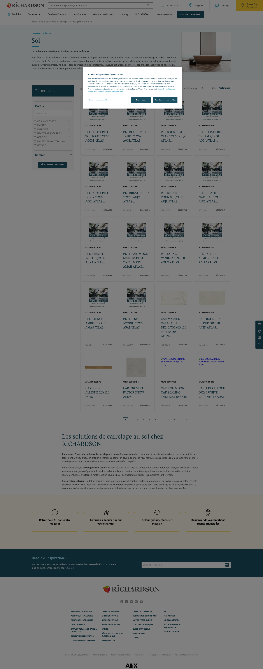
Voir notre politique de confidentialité (108, 92)
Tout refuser (141, 100)
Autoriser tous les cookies (165, 100)
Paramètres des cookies (99, 100)
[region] (132, 88)
